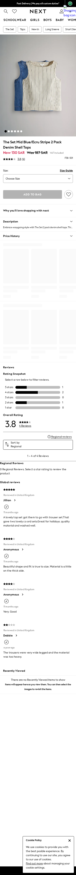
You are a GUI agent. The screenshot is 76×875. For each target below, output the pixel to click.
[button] (5, 131)
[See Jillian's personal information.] (14, 500)
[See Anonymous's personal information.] (22, 549)
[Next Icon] (38, 11)
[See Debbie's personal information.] (16, 635)
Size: (5, 170)
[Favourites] (14, 11)
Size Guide (66, 170)
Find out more (34, 863)
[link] (6, 11)
